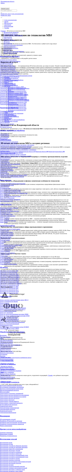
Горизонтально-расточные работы (10, 61)
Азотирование (4, 134)
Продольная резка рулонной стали (10, 191)
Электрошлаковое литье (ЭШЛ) (9, 328)
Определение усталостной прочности (11, 403)
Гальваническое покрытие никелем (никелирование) (16, 146)
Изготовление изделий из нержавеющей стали (14, 455)
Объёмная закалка (5, 119)
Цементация (3, 172)
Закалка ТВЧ (4, 112)
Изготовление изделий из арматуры (11, 453)
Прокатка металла (5, 349)
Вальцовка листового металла (9, 208)
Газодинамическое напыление (9, 142)
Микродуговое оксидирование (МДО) (11, 153)
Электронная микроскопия (8, 412)
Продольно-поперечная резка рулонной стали (13, 193)
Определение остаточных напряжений (11, 393)
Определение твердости (7, 400)
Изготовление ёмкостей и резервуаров (11, 449)
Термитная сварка (5, 257)
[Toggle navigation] (1, 17)
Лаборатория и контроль (11, 48)
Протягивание (4, 82)
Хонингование (4, 101)
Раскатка (2, 356)
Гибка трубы (4, 222)
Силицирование (5, 162)
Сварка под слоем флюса (7, 253)
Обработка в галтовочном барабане (10, 370)
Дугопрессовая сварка (6, 235)
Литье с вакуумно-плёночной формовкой (12, 322)
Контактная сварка (5, 237)
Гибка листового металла (7, 216)
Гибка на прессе (5, 217)
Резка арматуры (4, 194)
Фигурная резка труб (6, 201)
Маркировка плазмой (6, 434)
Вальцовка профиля (6, 209)
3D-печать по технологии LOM (9, 285)
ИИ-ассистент (8, 23)
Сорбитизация (4, 125)
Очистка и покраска (10, 46)
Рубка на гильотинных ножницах (10, 199)
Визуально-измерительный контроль (11, 385)
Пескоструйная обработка (7, 374)
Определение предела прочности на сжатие (13, 396)
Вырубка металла (5, 337)
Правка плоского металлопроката (10, 345)
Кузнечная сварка (5, 238)
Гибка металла (8, 38)
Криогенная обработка (7, 114)
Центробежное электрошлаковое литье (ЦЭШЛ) (14, 327)
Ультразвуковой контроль (7, 409)
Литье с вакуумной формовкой (9, 320)
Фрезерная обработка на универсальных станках (14, 99)
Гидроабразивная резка (7, 185)
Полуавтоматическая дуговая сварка (11, 245)
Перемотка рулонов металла (8, 436)
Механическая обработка (11, 32)
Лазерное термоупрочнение (8, 116)
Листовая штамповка (6, 340)
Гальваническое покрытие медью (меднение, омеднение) (17, 145)
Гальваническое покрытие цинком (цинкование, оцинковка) (18, 149)
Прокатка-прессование (7, 353)
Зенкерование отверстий (7, 66)
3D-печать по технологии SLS (9, 293)
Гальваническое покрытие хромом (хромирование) (15, 148)
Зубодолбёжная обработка (8, 67)
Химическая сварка (6, 261)
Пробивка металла (5, 348)
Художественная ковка (7, 361)
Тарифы (6, 28)
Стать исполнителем (10, 20)
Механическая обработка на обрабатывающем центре (16, 75)
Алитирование (4, 135)
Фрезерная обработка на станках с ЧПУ (12, 98)
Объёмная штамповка (6, 341)
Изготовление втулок (6, 444)
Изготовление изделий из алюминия (11, 452)
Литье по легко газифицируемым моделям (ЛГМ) (15, 316)
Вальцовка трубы (5, 212)
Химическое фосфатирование (9, 167)
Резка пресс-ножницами (7, 198)
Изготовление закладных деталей (10, 450)
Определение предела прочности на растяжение (14, 395)
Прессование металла (6, 346)
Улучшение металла (6, 127)
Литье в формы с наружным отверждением (13, 308)
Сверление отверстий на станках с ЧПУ (12, 87)
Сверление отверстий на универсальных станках (14, 88)
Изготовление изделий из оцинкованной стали (14, 457)
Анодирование (4, 137)
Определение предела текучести (9, 398)
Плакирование (4, 161)
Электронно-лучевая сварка (8, 264)
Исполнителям (8, 26)
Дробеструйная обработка (8, 369)
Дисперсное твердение (7, 111)
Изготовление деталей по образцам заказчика (13, 445)
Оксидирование (5, 159)
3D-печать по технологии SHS (9, 288)
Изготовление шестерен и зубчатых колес (12, 469)
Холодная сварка (5, 262)
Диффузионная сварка (6, 234)
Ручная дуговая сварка (7, 248)
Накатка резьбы (4, 77)
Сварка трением (5, 254)
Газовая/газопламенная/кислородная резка (12, 183)
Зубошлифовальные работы (8, 71)
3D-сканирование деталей (8, 419)
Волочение (3, 335)
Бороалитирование (5, 140)
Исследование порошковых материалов (12, 387)
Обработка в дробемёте (7, 372)
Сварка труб (3, 256)
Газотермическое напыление (8, 143)
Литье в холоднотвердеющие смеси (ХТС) (12, 309)
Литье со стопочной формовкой (9, 324)
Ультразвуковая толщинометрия (9, 408)
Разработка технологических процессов (12, 424)
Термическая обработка (11, 34)
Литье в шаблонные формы (8, 311)
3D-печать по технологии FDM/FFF (11, 283)
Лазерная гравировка (6, 432)
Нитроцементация (5, 157)
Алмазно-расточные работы (8, 60)
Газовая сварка (4, 230)
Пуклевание (3, 354)
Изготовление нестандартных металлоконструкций (15, 461)
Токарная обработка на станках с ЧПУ (11, 93)
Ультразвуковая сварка (6, 259)
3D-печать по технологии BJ (8, 272)
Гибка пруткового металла (8, 220)
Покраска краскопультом (7, 377)
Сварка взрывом (5, 251)
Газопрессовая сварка (6, 232)
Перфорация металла (6, 343)
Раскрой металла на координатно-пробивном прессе (15, 357)
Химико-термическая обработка (13, 35)
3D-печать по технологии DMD (9, 275)
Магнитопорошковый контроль (9, 390)
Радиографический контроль (8, 404)
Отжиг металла (4, 120)
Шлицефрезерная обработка (8, 102)
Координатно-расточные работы (9, 72)
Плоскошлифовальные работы (9, 80)
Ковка (2, 338)
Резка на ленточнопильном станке (10, 196)
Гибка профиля (4, 219)
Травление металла (5, 165)
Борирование (4, 138)
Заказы (6, 21)
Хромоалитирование (6, 169)
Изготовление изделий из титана (10, 458)
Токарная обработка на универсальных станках (14, 94)
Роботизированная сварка (7, 246)
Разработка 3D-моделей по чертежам (11, 421)
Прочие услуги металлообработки (14, 51)
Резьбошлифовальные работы (9, 85)
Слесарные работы (5, 90)
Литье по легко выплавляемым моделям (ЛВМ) (14, 314)
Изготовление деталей (10, 53)
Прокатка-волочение (6, 351)
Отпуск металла (5, 122)
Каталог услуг (5, 8)
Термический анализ (6, 406)
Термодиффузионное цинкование (10, 164)
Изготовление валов (6, 442)
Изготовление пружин (7, 465)
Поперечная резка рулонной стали (10, 190)
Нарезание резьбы (5, 79)
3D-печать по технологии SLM (9, 291)
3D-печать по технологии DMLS (10, 277)
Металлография (4, 392)
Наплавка (3, 242)
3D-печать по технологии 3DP (9, 271)
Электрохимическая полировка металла (12, 176)
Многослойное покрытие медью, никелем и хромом (15, 156)
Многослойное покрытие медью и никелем (13, 154)
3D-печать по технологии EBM (9, 282)
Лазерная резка (4, 187)
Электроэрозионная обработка (9, 104)
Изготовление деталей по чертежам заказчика (13, 447)
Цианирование (4, 173)
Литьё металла (8, 43)
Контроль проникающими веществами (11, 388)
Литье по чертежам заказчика (9, 317)
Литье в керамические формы (9, 301)
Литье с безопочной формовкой (9, 319)
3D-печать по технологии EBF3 (9, 280)
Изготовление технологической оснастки (12, 466)
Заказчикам (7, 25)
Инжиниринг (8, 50)
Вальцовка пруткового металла (9, 211)
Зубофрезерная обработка (7, 69)
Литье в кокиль (4, 303)
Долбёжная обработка (6, 63)
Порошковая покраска (6, 378)
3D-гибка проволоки (6, 214)
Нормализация (4, 117)
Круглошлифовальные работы (9, 74)
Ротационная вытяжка (6, 359)
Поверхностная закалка (7, 124)
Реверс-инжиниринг (6, 425)
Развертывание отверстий (8, 83)
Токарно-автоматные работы (8, 96)
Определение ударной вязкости (9, 401)
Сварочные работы (9, 40)
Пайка (2, 243)
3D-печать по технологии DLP (9, 274)
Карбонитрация (4, 151)
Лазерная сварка (5, 240)
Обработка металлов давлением (13, 45)
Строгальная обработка (7, 91)
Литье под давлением (6, 312)
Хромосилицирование (6, 170)
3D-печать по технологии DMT (9, 279)
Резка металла (8, 37)
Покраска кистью (5, 375)
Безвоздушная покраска (7, 367)
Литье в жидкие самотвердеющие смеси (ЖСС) (14, 300)
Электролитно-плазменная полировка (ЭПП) (13, 175)
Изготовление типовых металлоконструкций (13, 468)
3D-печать (7, 42)
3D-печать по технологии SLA (9, 290)
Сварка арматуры (5, 249)
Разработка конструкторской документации (13, 422)
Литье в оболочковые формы (8, 304)
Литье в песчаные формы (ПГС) (9, 306)
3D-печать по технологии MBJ (9, 286)
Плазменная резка (5, 188)
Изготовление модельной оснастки (10, 463)
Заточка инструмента (6, 64)
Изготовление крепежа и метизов (10, 460)
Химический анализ (6, 411)
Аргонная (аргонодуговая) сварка (10, 229)
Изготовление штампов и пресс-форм (11, 471)
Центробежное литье (6, 325)
